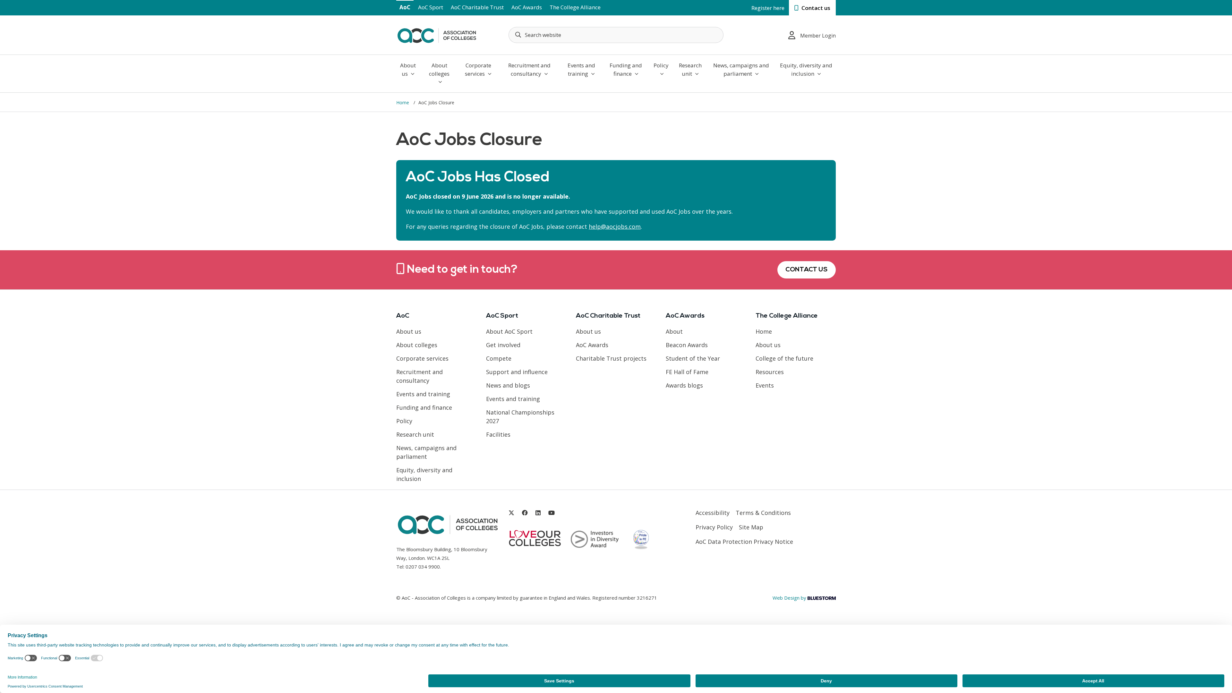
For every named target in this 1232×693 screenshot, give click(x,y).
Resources (770, 372)
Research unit (690, 69)
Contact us (815, 8)
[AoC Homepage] (436, 34)
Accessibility (713, 513)
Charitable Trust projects (611, 358)
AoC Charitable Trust (477, 7)
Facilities (498, 434)
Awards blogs (684, 385)
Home (403, 102)
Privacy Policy (714, 527)
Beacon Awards (687, 345)
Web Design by (790, 598)
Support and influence (517, 372)
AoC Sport (430, 7)
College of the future (784, 358)
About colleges (439, 69)
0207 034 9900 (423, 566)
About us (408, 69)
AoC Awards (526, 7)
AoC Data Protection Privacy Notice (744, 541)
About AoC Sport (509, 331)
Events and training (581, 69)
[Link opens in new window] (511, 513)
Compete (498, 358)
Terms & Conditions (763, 513)
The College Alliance (575, 7)
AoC (404, 7)
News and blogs (508, 385)
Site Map (751, 527)
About (674, 331)
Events (765, 385)
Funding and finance (626, 69)
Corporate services (478, 69)
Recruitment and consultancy (529, 69)
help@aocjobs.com (615, 226)
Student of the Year (693, 358)
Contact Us (806, 270)
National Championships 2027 (520, 416)
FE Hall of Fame (687, 372)
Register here (767, 8)
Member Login (818, 35)
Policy (661, 65)
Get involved (503, 345)
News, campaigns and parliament (741, 69)
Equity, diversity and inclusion (806, 69)
